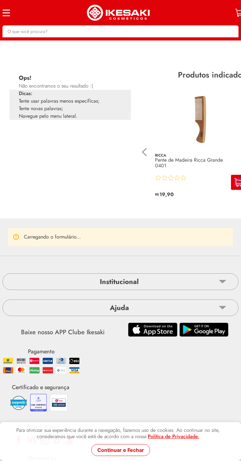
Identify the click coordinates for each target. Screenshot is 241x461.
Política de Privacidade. (173, 436)
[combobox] (120, 31)
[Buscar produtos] (230, 31)
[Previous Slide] (144, 152)
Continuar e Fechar (120, 450)
